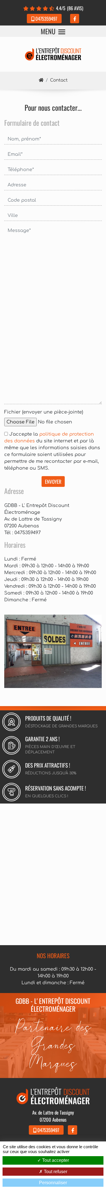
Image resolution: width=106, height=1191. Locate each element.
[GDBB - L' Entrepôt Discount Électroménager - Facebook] (74, 18)
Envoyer (53, 481)
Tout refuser (55, 1171)
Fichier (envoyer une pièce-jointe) (43, 412)
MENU (48, 31)
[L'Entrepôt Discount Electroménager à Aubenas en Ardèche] (53, 651)
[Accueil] (41, 80)
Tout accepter (55, 1160)
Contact (59, 80)
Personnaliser (53, 1182)
